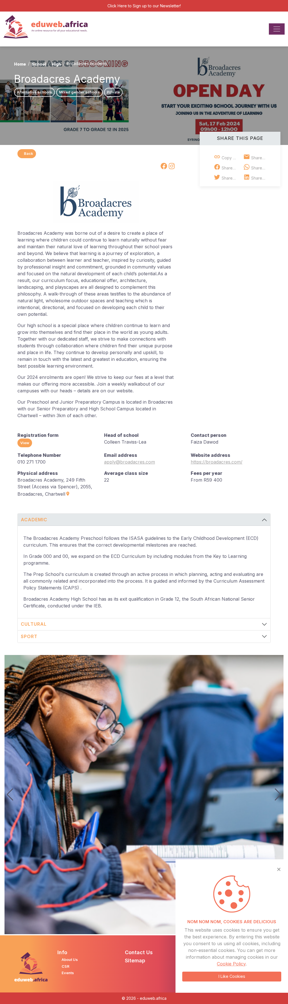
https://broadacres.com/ (216, 462)
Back (28, 153)
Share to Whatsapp (260, 168)
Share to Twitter (230, 178)
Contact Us (139, 952)
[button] (278, 794)
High (56, 64)
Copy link (229, 157)
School (39, 64)
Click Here (117, 5)
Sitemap (135, 960)
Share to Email (260, 157)
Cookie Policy (231, 964)
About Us (70, 959)
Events (68, 973)
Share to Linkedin (260, 178)
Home (20, 64)
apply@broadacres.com (129, 462)
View (24, 442)
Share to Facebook (230, 168)
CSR (65, 966)
